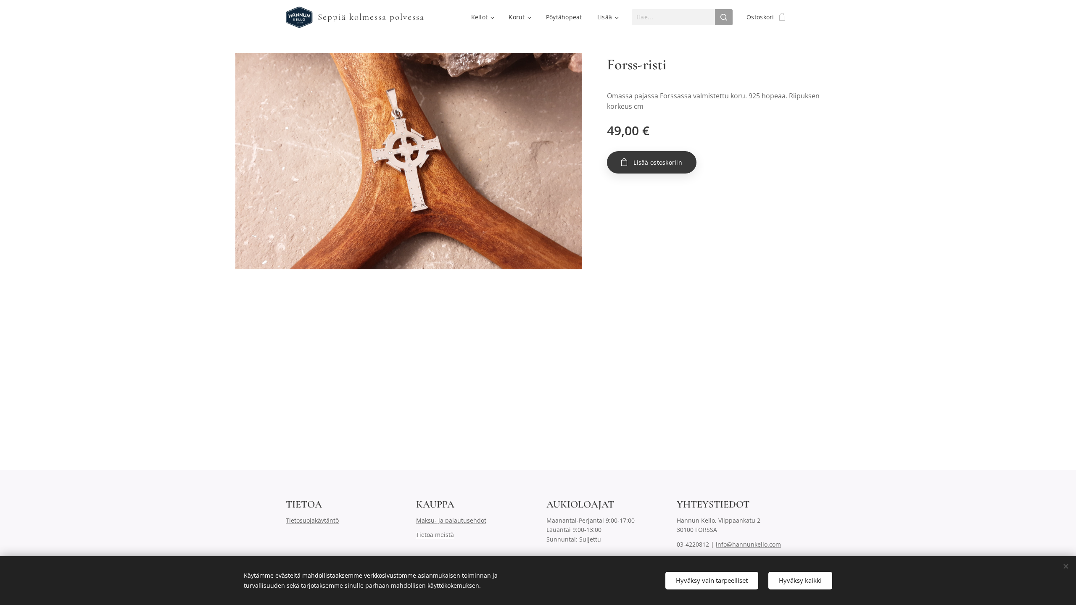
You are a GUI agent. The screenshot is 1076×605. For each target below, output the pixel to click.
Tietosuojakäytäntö (312, 520)
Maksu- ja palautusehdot (451, 520)
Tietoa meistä (435, 535)
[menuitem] (482, 17)
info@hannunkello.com (748, 544)
